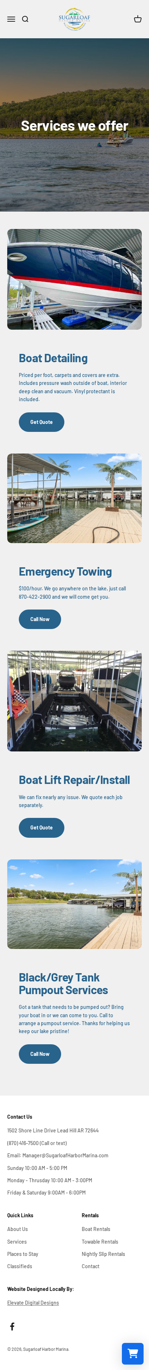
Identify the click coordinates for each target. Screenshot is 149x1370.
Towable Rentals (100, 1242)
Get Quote (41, 422)
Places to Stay (22, 1254)
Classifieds (19, 1266)
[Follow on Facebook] (12, 1326)
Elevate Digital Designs (33, 1303)
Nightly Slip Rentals (103, 1254)
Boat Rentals (96, 1229)
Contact (90, 1266)
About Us (17, 1229)
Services (17, 1242)
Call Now (40, 619)
